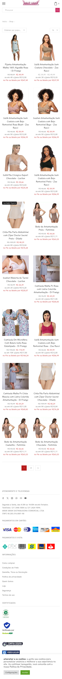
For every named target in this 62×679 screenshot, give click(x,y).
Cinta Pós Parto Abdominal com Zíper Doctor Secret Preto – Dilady (16, 235)
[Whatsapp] (16, 498)
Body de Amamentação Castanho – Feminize (15, 443)
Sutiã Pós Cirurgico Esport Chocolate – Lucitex (15, 177)
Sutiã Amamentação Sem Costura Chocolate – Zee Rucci (46, 67)
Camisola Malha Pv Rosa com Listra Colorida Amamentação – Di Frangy (46, 289)
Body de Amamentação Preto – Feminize (46, 228)
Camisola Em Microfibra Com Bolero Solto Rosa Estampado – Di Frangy (15, 342)
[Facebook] (3, 498)
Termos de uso (8, 595)
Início (4, 21)
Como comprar (8, 563)
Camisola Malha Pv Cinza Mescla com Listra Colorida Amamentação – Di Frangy (15, 396)
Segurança (6, 590)
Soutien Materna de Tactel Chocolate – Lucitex (15, 279)
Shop (11, 21)
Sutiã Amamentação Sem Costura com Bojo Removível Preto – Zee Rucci (46, 180)
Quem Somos (7, 581)
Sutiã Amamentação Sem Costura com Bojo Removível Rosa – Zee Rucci (46, 342)
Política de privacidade (12, 577)
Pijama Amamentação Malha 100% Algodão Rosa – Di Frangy (15, 67)
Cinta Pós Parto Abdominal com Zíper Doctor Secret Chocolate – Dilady (47, 396)
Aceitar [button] (25, 672)
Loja (4, 586)
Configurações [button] (11, 672)
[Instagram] (12, 498)
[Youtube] (25, 498)
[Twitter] (8, 498)
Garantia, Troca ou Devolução (14, 572)
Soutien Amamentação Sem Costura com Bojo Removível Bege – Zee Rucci (46, 123)
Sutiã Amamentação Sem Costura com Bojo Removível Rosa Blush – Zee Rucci (15, 123)
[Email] (21, 498)
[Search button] (57, 10)
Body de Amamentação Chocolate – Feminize (46, 443)
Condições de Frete (10, 567)
